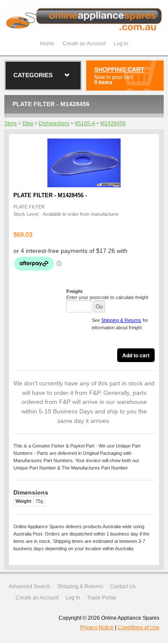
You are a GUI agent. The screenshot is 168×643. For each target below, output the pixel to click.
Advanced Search (29, 586)
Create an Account (84, 44)
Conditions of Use (138, 627)
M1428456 (113, 123)
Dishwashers (54, 123)
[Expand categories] (67, 75)
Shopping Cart (119, 69)
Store (10, 123)
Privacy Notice (97, 627)
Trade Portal (101, 598)
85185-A (85, 123)
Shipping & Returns (121, 320)
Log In (121, 44)
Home (47, 44)
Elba (27, 123)
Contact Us (123, 586)
